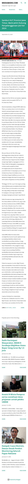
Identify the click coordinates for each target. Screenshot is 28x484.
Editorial (9, 307)
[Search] (21, 3)
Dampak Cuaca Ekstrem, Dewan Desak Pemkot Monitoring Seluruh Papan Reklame (13, 450)
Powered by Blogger (14, 479)
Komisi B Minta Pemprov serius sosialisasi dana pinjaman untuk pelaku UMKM (13, 398)
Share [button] (22, 307)
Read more (23, 367)
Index (14, 307)
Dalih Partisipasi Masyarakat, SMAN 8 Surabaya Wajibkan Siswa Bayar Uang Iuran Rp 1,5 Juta (14, 345)
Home (3, 9)
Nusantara (12, 9)
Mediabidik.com (10, 2)
